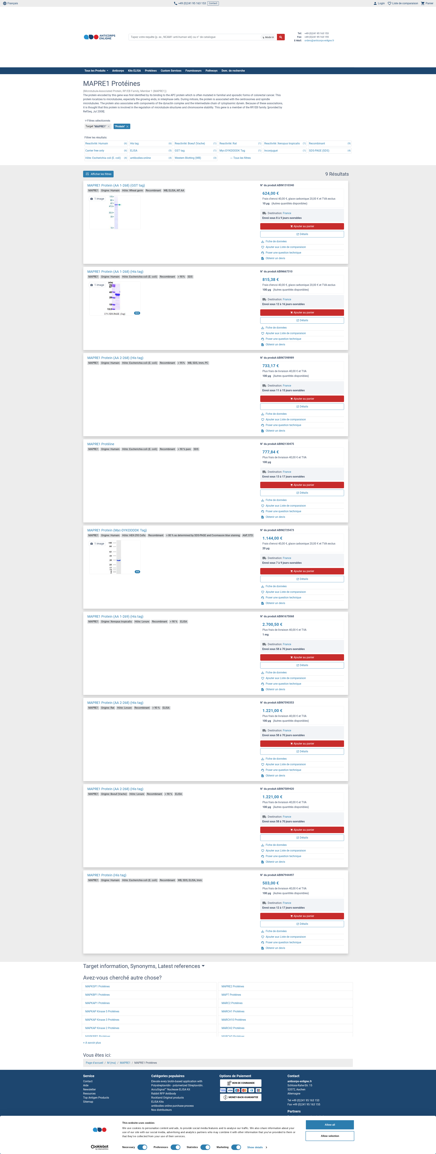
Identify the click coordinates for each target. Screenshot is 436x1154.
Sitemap (88, 1101)
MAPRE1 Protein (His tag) (106, 875)
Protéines (151, 70)
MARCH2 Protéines (233, 1028)
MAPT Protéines (231, 994)
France (287, 213)
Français (12, 3)
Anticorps (118, 70)
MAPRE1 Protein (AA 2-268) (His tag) (115, 358)
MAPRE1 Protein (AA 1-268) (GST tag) (116, 185)
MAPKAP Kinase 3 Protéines (102, 1019)
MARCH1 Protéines (233, 1011)
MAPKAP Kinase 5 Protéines (102, 1011)
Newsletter (89, 1089)
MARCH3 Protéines (233, 1036)
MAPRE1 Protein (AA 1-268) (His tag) (115, 272)
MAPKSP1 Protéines (97, 986)
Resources (89, 1093)
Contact (213, 3)
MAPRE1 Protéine (100, 444)
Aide (85, 1085)
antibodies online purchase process (172, 1105)
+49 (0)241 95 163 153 (192, 3)
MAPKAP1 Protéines (97, 1003)
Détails (304, 234)
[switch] (175, 1147)
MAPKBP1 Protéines (97, 994)
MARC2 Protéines (232, 1003)
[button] (92, 1042)
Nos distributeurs (161, 1109)
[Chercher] (281, 37)
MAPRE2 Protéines (233, 986)
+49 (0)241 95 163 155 (306, 1104)
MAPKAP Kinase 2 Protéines (102, 1028)
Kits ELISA (134, 70)
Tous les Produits (95, 70)
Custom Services (171, 70)
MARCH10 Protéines (234, 1019)
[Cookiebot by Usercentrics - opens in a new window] (100, 1147)
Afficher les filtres (101, 174)
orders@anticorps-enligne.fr (319, 40)
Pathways (211, 70)
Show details (255, 1147)
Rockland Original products (167, 1097)
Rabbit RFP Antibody (163, 1093)
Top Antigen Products (96, 1097)
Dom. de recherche (233, 70)
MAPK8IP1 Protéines (97, 1036)
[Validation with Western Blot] (115, 556)
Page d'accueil (94, 1062)
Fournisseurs (193, 70)
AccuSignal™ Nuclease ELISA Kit (170, 1089)
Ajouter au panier (304, 226)
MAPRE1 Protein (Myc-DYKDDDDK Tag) (117, 530)
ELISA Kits (157, 1101)
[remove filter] (108, 126)
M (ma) (111, 1062)
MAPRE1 (125, 1062)
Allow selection (330, 1135)
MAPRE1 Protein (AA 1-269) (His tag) (115, 616)
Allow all (330, 1124)
